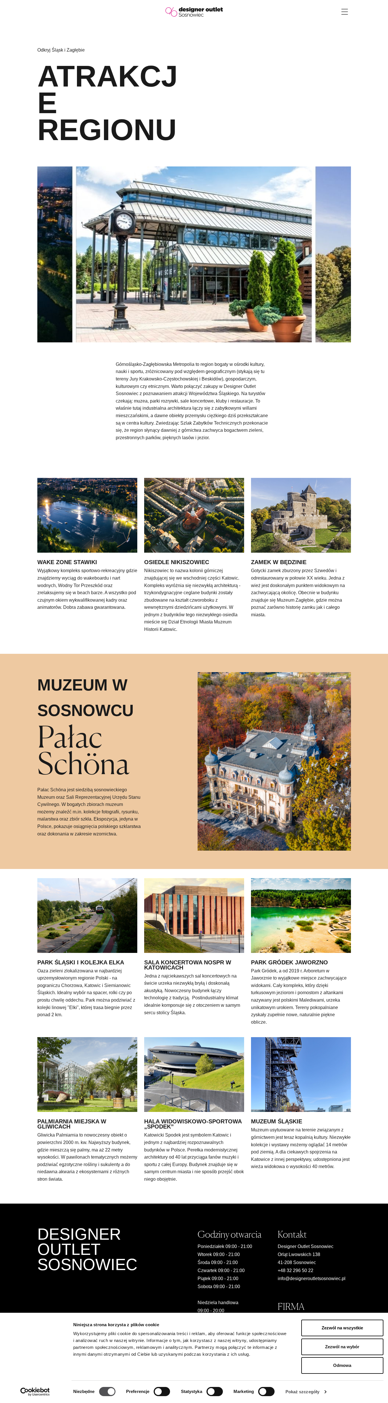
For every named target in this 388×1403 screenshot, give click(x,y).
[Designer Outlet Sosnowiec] (194, 11)
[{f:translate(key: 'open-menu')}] (344, 12)
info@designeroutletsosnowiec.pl (311, 1278)
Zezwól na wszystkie (342, 1327)
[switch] (162, 1391)
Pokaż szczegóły (302, 1391)
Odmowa (342, 1365)
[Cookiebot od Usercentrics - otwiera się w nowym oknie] (35, 1392)
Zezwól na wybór (342, 1346)
